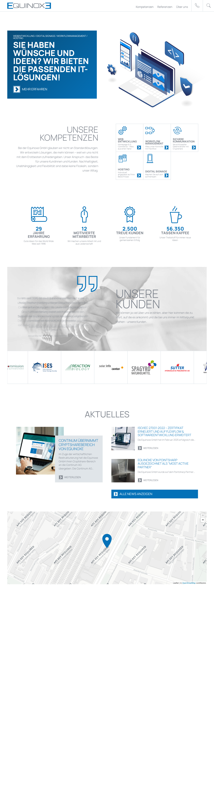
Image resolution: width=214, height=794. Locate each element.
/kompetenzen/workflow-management (166, 147)
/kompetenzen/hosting (139, 175)
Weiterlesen (72, 477)
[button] (107, 541)
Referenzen (164, 7)
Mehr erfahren (34, 89)
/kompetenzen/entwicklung (139, 147)
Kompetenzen (145, 7)
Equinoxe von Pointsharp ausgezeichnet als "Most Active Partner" (163, 463)
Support (197, 5)
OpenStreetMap (189, 582)
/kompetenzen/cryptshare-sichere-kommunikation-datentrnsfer (194, 147)
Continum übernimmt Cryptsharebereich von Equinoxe (78, 444)
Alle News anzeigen (136, 494)
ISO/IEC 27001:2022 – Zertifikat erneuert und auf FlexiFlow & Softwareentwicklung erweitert (164, 431)
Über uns (182, 7)
